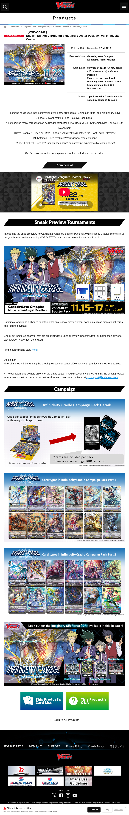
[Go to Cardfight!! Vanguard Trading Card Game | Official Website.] (5, 26)
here (34, 349)
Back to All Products (66, 720)
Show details (118, 810)
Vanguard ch (75, 795)
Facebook (61, 795)
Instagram (68, 795)
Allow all (94, 810)
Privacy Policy (51, 811)
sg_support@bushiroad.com (102, 377)
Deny (107, 810)
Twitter (54, 795)
